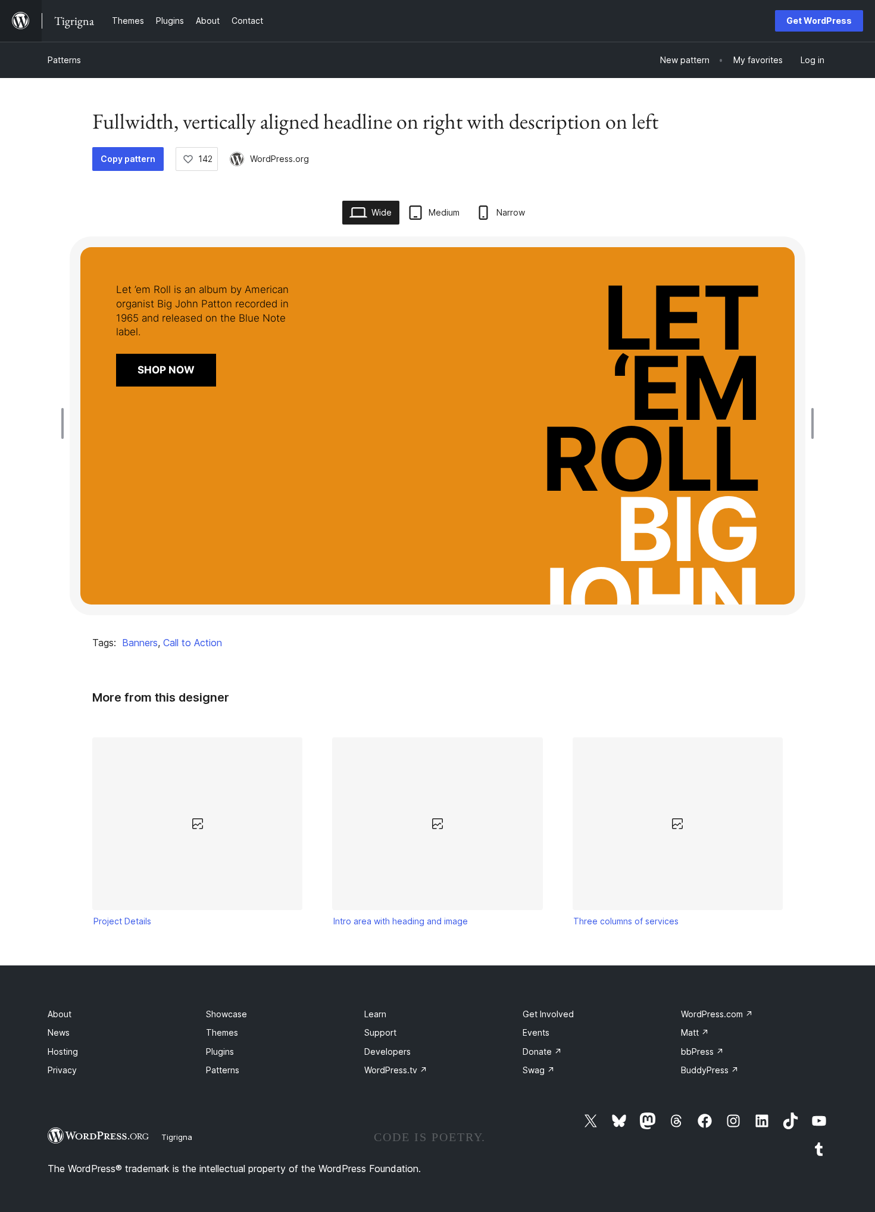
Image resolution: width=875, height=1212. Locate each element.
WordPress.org (279, 159)
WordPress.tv (395, 1070)
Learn (375, 1014)
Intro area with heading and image (400, 921)
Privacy (62, 1070)
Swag (539, 1070)
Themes (222, 1032)
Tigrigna (176, 1137)
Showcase (226, 1014)
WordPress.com (717, 1014)
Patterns (64, 60)
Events (536, 1032)
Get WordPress (819, 20)
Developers (387, 1051)
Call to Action (192, 643)
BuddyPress (710, 1070)
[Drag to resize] (65, 423)
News (59, 1032)
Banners (140, 643)
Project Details (122, 921)
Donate (542, 1051)
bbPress (702, 1051)
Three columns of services (626, 921)
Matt (695, 1032)
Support (380, 1032)
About (59, 1014)
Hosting (63, 1051)
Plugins (220, 1051)
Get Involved (548, 1014)
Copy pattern (128, 159)
